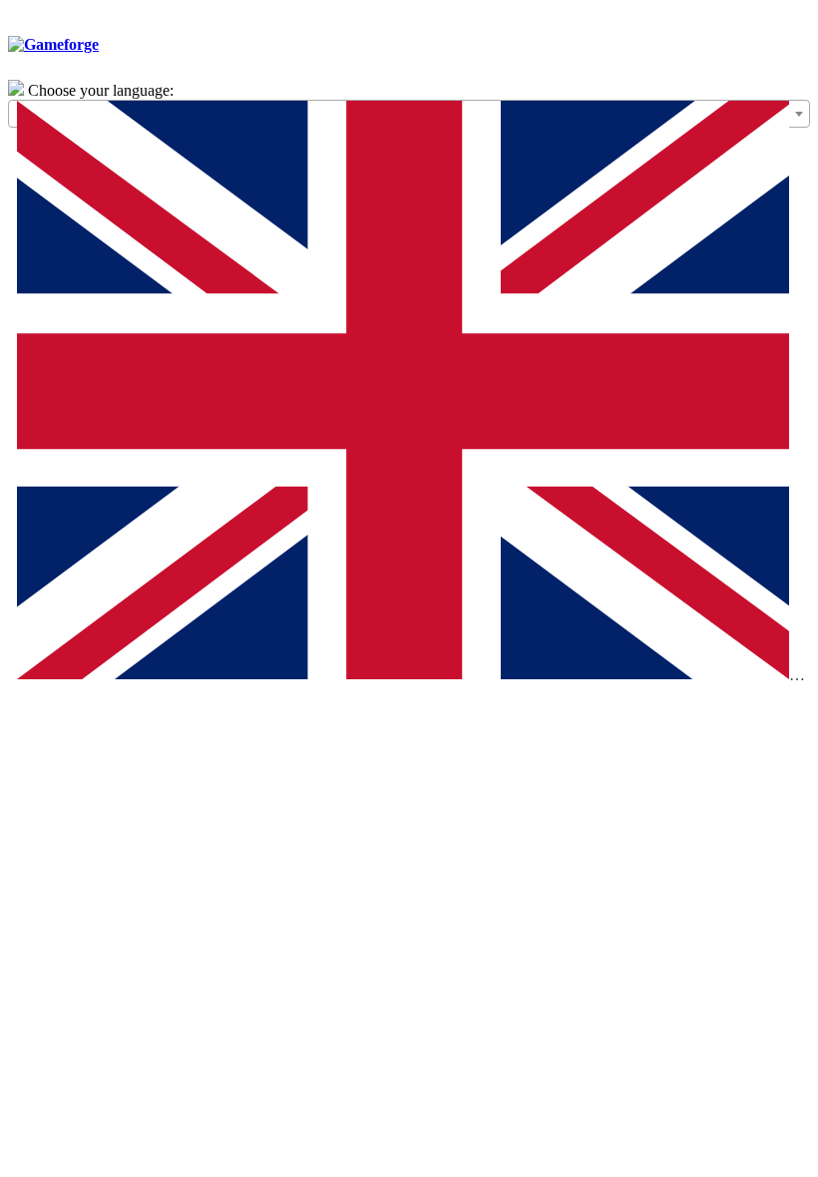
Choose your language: (101, 90)
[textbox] (409, 395)
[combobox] (409, 114)
